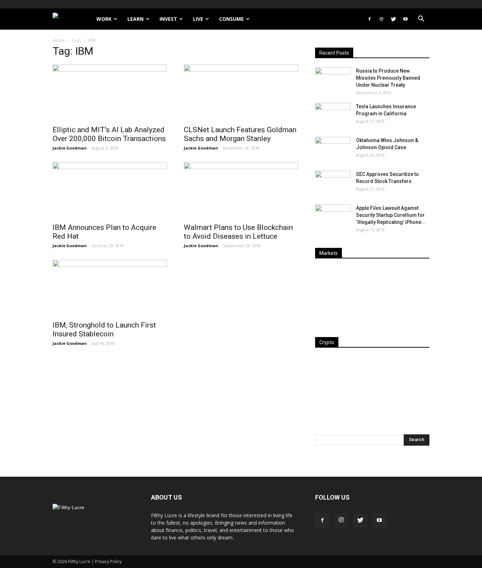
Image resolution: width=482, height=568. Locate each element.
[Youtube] (405, 19)
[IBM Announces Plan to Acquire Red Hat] (110, 190)
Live (198, 19)
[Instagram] (381, 19)
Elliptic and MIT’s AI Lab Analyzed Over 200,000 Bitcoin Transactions (109, 134)
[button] (420, 19)
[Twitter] (393, 19)
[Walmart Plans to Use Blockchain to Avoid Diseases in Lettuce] (241, 190)
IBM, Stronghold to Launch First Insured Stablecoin (104, 329)
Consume (231, 19)
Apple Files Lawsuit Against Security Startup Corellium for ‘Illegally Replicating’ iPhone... (391, 215)
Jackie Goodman (70, 148)
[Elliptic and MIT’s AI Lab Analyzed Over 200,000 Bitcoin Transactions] (110, 93)
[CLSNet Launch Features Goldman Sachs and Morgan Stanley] (241, 93)
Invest (168, 19)
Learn (135, 19)
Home (59, 40)
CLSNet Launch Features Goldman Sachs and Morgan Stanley (240, 134)
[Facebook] (369, 19)
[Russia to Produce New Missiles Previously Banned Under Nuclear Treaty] (332, 79)
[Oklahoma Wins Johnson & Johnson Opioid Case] (332, 149)
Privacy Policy (108, 561)
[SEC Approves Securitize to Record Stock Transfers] (332, 183)
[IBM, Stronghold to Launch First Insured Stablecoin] (110, 288)
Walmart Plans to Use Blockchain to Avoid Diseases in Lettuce (238, 231)
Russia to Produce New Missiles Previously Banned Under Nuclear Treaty (388, 78)
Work (104, 19)
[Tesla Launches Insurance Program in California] (332, 115)
